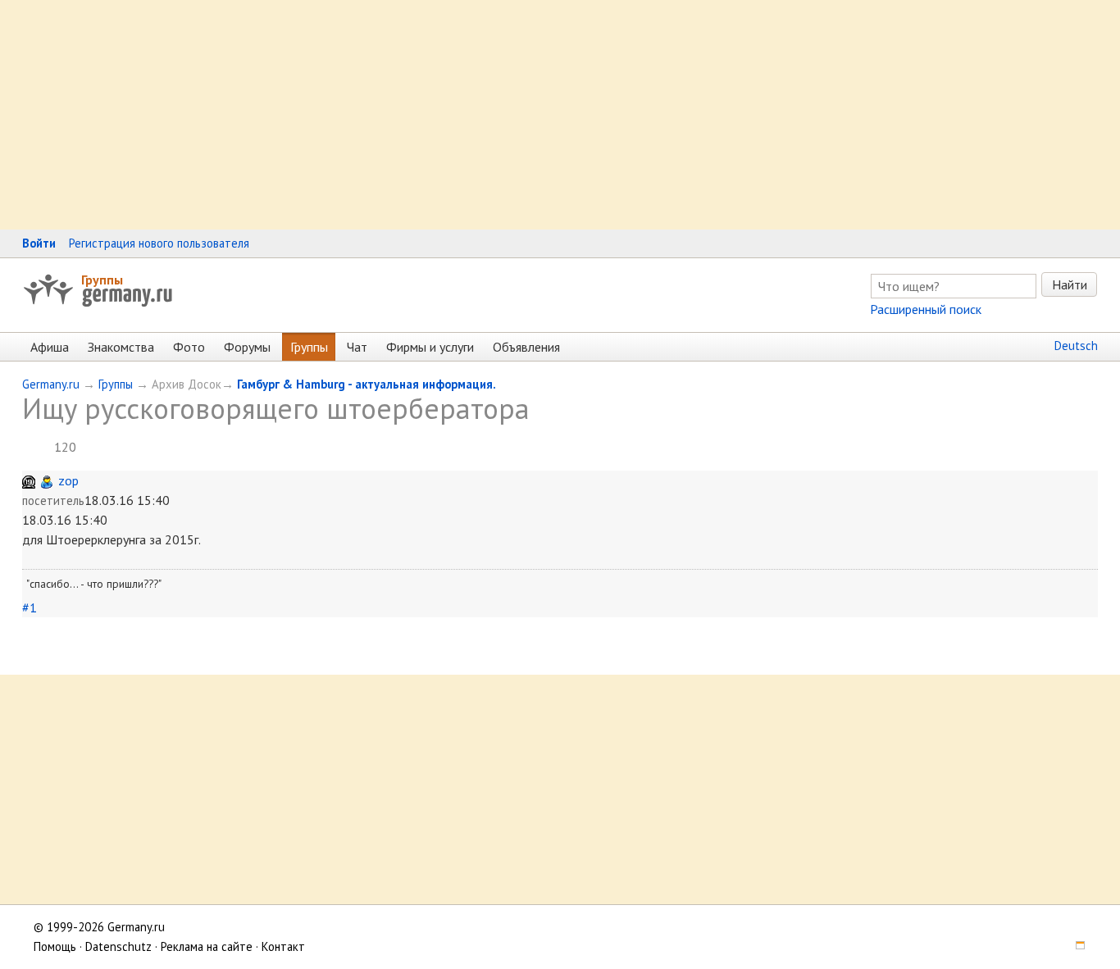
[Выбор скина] (1074, 946)
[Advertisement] (492, 115)
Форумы (247, 347)
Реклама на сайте (207, 946)
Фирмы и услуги (430, 347)
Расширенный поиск (925, 309)
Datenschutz (118, 946)
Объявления (526, 347)
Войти (39, 243)
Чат (357, 347)
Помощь (55, 946)
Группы (102, 279)
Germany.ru (51, 384)
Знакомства (121, 347)
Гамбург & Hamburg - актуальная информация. (366, 384)
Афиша (49, 347)
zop (68, 480)
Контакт (283, 946)
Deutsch (1076, 345)
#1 (29, 607)
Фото (189, 347)
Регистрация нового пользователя (159, 243)
